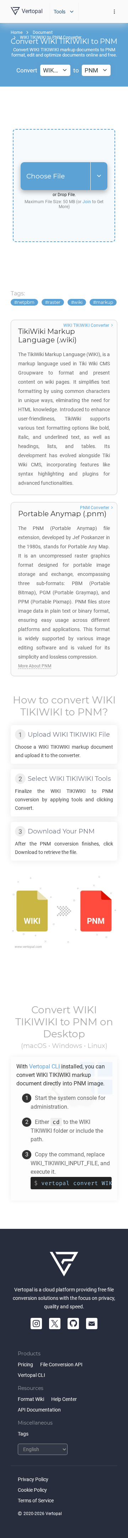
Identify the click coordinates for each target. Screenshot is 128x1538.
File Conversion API (61, 1364)
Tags (23, 1434)
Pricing (25, 1364)
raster (54, 302)
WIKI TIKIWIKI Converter (86, 325)
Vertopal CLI (31, 1375)
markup (104, 302)
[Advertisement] (64, 107)
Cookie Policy (32, 1490)
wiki (78, 302)
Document (43, 32)
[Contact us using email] (91, 1323)
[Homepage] (64, 1264)
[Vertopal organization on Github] (73, 1323)
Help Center (64, 1399)
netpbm (25, 302)
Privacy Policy (33, 1479)
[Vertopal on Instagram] (36, 1323)
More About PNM (34, 666)
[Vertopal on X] (54, 1323)
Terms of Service (36, 1500)
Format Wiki (31, 1399)
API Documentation (39, 1410)
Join (86, 201)
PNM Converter (94, 507)
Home (16, 32)
